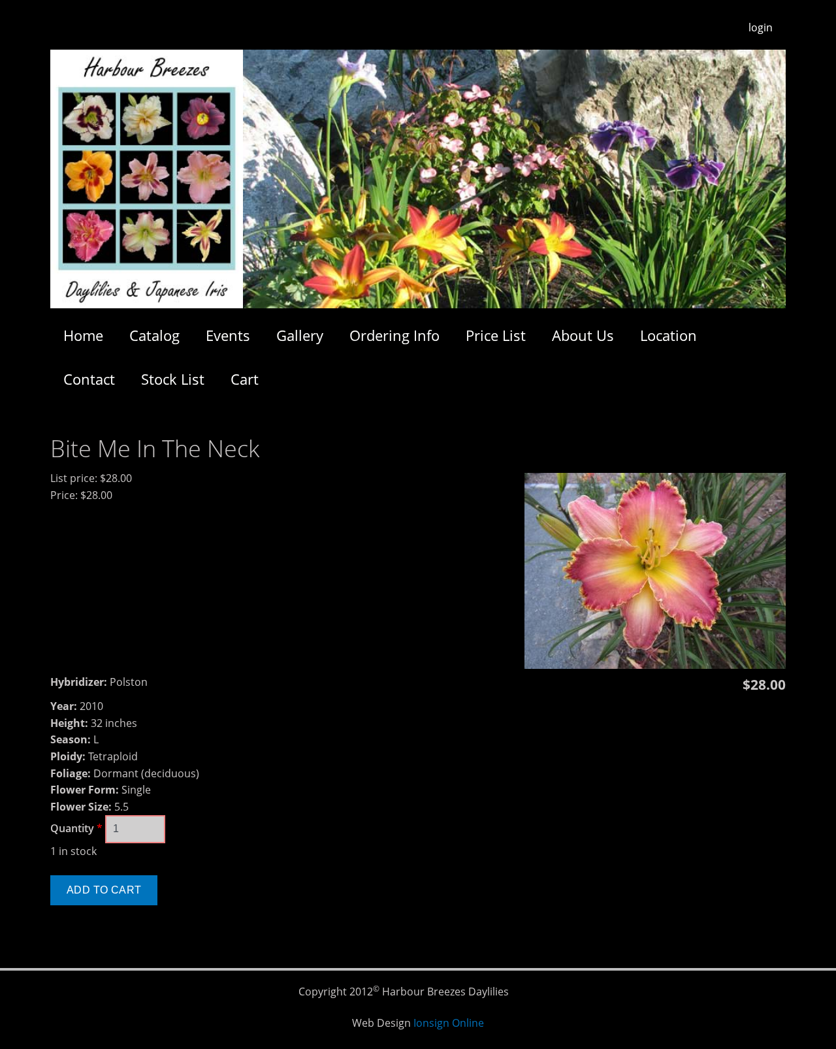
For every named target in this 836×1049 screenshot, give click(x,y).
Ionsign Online (448, 1023)
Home (83, 335)
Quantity (76, 828)
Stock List (172, 379)
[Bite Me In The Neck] (655, 665)
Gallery (299, 335)
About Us (583, 335)
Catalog (154, 335)
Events (228, 335)
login (760, 27)
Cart (245, 379)
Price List (496, 335)
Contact (89, 379)
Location (668, 335)
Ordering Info (394, 335)
